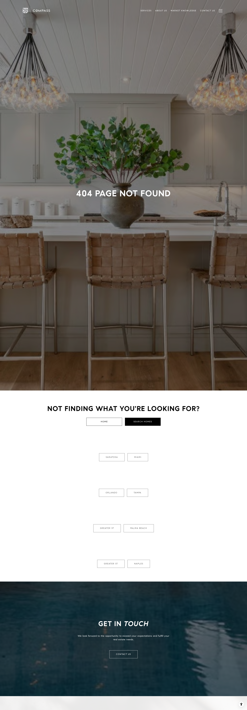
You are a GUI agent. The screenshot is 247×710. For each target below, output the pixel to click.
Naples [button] (138, 564)
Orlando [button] (111, 492)
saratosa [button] (112, 457)
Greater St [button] (107, 528)
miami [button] (137, 457)
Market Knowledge (183, 10)
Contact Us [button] (123, 654)
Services (146, 10)
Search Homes (143, 421)
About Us (161, 10)
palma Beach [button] (138, 528)
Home (104, 421)
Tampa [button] (137, 492)
